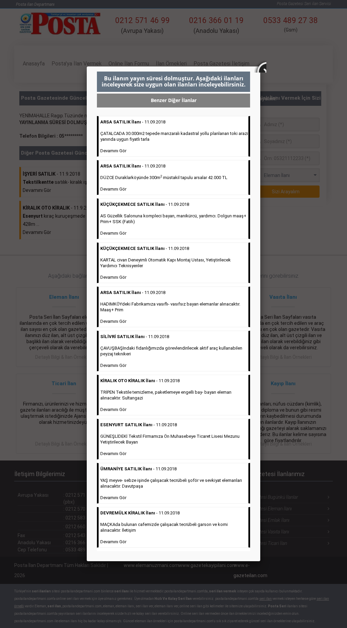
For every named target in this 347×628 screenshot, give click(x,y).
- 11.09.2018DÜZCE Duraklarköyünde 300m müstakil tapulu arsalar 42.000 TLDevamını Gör (163, 177)
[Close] (260, 66)
